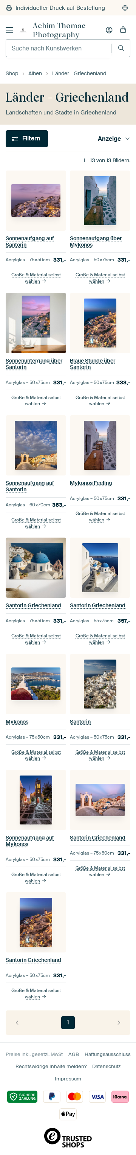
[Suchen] (121, 48)
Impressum (68, 1079)
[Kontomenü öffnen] (109, 30)
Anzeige (109, 139)
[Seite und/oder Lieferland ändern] (125, 8)
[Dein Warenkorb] (123, 30)
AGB (73, 1054)
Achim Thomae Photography (59, 30)
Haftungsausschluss (108, 1054)
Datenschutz (106, 1066)
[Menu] (9, 30)
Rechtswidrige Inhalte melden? (51, 1066)
